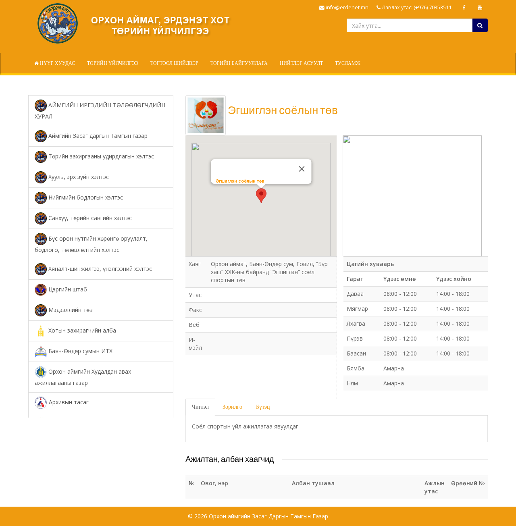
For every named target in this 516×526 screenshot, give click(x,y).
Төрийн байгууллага (239, 63)
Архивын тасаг (68, 401)
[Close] (301, 169)
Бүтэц (263, 407)
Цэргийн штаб (67, 289)
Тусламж (347, 63)
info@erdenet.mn (346, 7)
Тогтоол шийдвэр (174, 63)
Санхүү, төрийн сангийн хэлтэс (89, 217)
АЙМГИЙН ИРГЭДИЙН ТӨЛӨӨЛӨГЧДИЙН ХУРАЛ (100, 110)
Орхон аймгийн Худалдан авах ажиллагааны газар (83, 377)
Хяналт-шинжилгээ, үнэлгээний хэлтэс (99, 268)
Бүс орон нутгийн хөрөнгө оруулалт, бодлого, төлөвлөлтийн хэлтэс (91, 243)
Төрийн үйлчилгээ (112, 63)
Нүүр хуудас (57, 63)
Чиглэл (200, 407)
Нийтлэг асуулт (301, 63)
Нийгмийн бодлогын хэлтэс (85, 197)
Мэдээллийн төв (70, 310)
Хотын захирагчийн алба (81, 330)
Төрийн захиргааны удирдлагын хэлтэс (100, 156)
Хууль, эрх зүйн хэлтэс (78, 176)
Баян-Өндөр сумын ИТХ (79, 351)
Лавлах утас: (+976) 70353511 (416, 7)
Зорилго (232, 407)
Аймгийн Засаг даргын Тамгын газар (97, 135)
